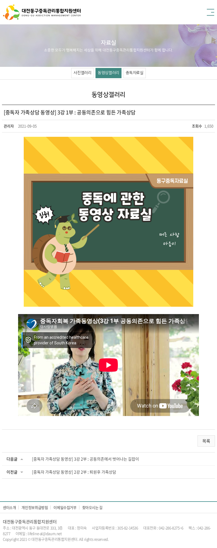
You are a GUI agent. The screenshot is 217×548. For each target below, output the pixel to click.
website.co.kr (140, 539)
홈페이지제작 (119, 539)
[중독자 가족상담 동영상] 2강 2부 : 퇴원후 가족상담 (74, 472)
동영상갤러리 (108, 73)
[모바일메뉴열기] (210, 12)
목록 (206, 441)
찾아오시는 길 (92, 507)
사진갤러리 (82, 73)
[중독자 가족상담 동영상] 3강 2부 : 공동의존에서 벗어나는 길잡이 (85, 459)
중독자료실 (135, 73)
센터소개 (9, 507)
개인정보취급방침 (34, 507)
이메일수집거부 (64, 507)
